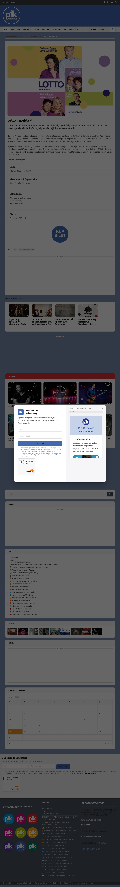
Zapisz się (40, 443)
